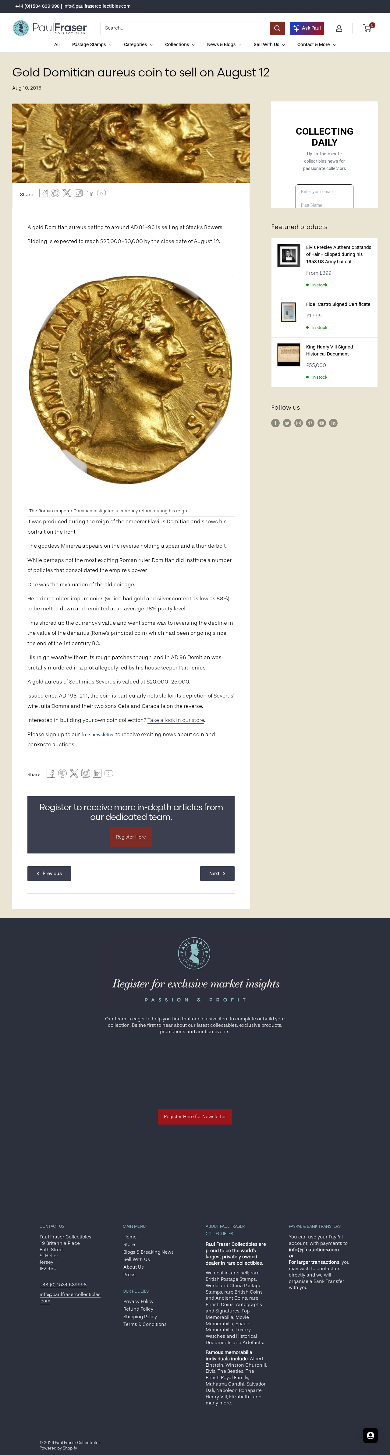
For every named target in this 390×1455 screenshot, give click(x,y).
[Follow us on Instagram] (298, 423)
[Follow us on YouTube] (321, 423)
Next (214, 873)
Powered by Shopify (58, 1448)
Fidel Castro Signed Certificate (338, 304)
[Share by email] (78, 195)
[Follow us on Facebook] (275, 423)
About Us (133, 1267)
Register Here (131, 837)
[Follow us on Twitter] (287, 423)
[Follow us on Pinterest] (310, 423)
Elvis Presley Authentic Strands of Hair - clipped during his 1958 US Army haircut (338, 254)
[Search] (277, 28)
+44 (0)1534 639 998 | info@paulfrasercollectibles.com (72, 6)
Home (129, 1237)
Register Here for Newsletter (195, 1116)
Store (129, 1244)
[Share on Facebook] (43, 195)
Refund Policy (138, 1309)
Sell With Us (136, 1259)
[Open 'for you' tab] (370, 1435)
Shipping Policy (140, 1316)
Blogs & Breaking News (148, 1252)
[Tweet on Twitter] (66, 195)
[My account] (339, 28)
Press (129, 1274)
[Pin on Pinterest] (55, 195)
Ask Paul (311, 28)
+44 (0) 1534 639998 (63, 1284)
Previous (52, 873)
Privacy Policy (138, 1301)
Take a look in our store (175, 720)
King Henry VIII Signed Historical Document (329, 350)
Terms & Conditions (145, 1324)
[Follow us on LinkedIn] (333, 423)
